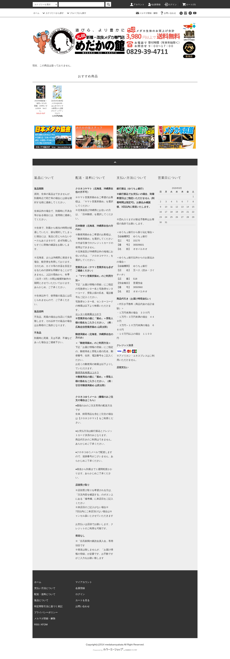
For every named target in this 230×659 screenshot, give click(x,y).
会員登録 (156, 4)
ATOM (44, 624)
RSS (36, 624)
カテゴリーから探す (55, 13)
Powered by (98, 650)
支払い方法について (44, 588)
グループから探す (78, 13)
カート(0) (191, 4)
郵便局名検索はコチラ (87, 372)
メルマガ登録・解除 (148, 13)
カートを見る (82, 600)
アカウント (139, 4)
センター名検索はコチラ (88, 314)
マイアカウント (83, 582)
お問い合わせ (170, 13)
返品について (41, 600)
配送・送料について (44, 594)
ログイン (172, 4)
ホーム (36, 13)
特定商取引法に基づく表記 (48, 606)
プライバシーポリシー (46, 612)
